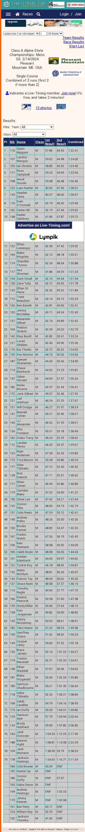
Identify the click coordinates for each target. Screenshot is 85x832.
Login (64, 14)
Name (21, 142)
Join (78, 14)
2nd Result (61, 142)
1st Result (50, 142)
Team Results (73, 38)
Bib (12, 142)
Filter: (11, 127)
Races (27, 14)
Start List (76, 46)
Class (39, 142)
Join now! (68, 93)
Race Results (74, 42)
